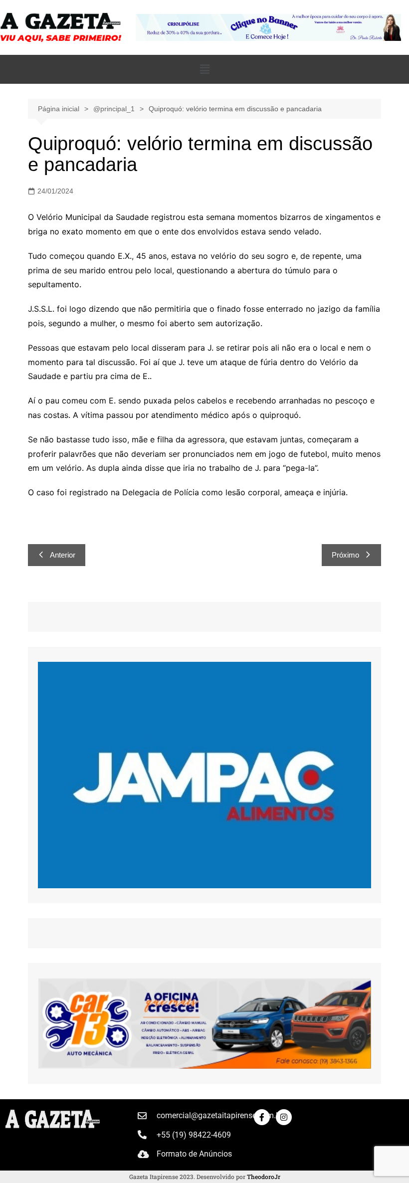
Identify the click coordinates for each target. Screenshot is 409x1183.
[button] (204, 69)
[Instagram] (284, 1117)
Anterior (62, 555)
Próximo (345, 555)
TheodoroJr (263, 1177)
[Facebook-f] (262, 1117)
